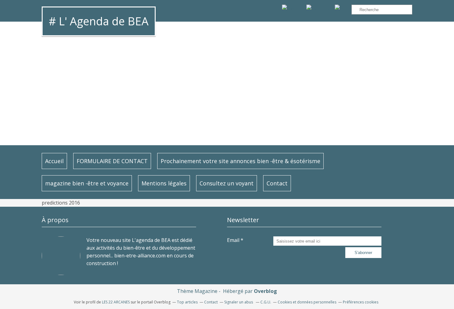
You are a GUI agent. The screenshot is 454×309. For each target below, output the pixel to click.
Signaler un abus (239, 302)
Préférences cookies (360, 302)
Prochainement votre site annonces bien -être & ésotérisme (240, 161)
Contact (277, 183)
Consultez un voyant (227, 183)
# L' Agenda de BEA (99, 21)
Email (233, 240)
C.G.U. (265, 302)
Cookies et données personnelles (307, 302)
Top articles (187, 302)
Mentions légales (164, 183)
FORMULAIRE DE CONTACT (112, 161)
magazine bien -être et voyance (86, 183)
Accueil (54, 161)
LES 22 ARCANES (116, 302)
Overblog (265, 291)
